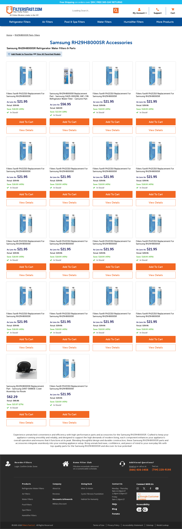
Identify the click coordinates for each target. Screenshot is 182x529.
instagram (137, 488)
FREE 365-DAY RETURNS (109, 2)
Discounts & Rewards (63, 499)
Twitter (144, 488)
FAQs (114, 504)
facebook (150, 488)
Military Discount (60, 503)
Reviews (56, 494)
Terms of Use (98, 525)
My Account (139, 13)
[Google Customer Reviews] (148, 496)
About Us (56, 488)
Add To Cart (26, 122)
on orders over (77, 2)
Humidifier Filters (29, 515)
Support (158, 13)
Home (9, 35)
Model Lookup (163, 525)
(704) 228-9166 (161, 469)
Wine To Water (87, 488)
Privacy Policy (113, 525)
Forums (116, 513)
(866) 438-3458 (138, 469)
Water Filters (27, 499)
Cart (173, 13)
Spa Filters (26, 510)
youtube (157, 488)
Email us (132, 466)
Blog (114, 508)
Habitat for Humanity (89, 499)
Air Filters (26, 494)
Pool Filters (27, 504)
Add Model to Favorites (22, 54)
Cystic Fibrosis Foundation (92, 494)
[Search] (116, 10)
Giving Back (86, 484)
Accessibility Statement (133, 525)
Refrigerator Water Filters (33, 488)
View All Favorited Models (48, 54)
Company (57, 484)
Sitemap (149, 525)
